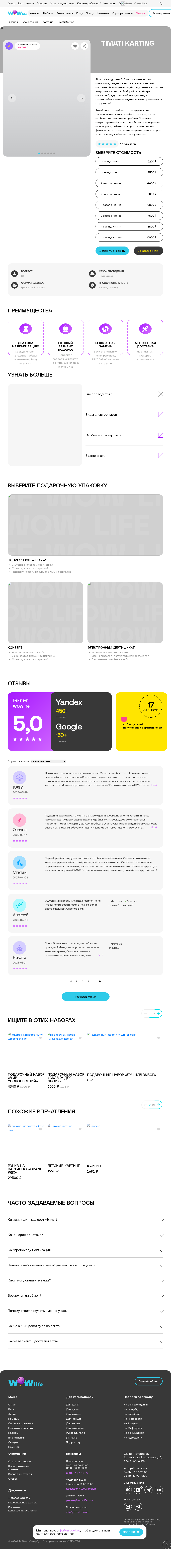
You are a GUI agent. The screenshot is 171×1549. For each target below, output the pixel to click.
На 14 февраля (133, 1418)
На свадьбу (131, 1409)
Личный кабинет (148, 1381)
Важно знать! (96, 455)
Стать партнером (19, 1461)
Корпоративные (122, 13)
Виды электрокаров (101, 414)
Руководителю (75, 1432)
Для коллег (73, 1423)
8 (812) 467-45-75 (77, 1472)
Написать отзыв (85, 996)
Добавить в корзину (112, 250)
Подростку (73, 1442)
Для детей (72, 1404)
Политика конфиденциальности (22, 1509)
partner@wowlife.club (79, 1500)
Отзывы (13, 1478)
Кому (79, 13)
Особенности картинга (104, 435)
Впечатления (65, 13)
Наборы (48, 13)
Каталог (35, 13)
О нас (11, 3)
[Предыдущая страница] (71, 981)
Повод (90, 13)
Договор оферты (19, 1497)
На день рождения (136, 1404)
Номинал (103, 13)
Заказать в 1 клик (148, 250)
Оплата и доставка (62, 3)
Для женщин (74, 1418)
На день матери (134, 1432)
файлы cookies (69, 1530)
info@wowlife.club (77, 1511)
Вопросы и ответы (20, 1473)
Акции (30, 3)
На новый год (132, 1413)
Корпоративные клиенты (18, 1468)
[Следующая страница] (100, 981)
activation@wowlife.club (81, 1488)
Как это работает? (89, 3)
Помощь (42, 3)
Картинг (48, 21)
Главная (13, 21)
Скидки (140, 13)
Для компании (75, 1427)
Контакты (110, 3)
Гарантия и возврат (20, 1427)
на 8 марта (131, 1423)
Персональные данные (22, 1502)
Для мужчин (73, 1413)
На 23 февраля (133, 1427)
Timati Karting (65, 21)
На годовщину (133, 1437)
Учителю (71, 1437)
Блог (21, 3)
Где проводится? (99, 394)
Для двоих (72, 1409)
